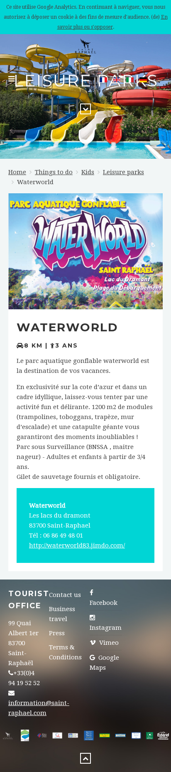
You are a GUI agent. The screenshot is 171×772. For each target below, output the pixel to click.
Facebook (103, 603)
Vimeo (108, 642)
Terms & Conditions (65, 652)
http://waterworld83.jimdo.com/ (77, 545)
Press (57, 633)
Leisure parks (123, 172)
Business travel (62, 614)
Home (17, 172)
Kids (87, 172)
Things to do (54, 172)
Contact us (65, 595)
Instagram (106, 627)
